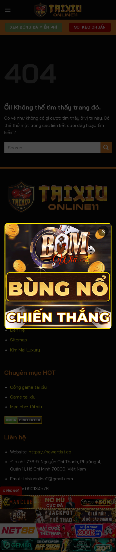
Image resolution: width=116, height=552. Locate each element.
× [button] (103, 231)
